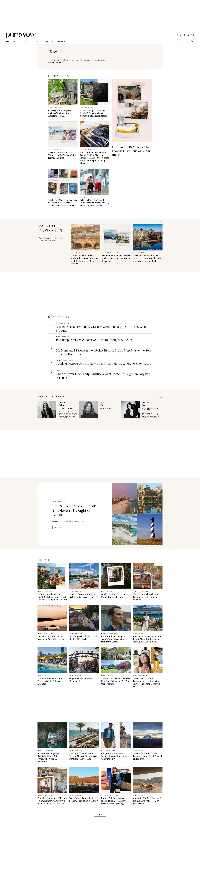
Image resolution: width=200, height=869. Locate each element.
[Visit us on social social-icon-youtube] (192, 35)
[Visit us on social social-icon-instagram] (188, 35)
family (36, 41)
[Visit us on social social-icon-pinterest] (180, 35)
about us (62, 41)
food (26, 41)
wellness (49, 41)
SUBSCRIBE (182, 41)
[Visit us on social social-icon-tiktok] (177, 35)
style (16, 41)
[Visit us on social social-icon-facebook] (184, 35)
